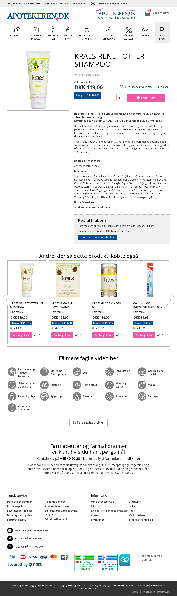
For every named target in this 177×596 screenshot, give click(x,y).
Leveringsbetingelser (19, 510)
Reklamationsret (55, 501)
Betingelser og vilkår (19, 501)
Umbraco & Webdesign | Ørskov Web (151, 591)
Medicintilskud (137, 515)
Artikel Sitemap (151, 556)
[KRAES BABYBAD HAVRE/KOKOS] (68, 280)
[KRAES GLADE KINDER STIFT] (109, 280)
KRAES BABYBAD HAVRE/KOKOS (62, 305)
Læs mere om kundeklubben (98, 237)
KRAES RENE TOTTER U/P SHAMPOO (27, 305)
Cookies (95, 515)
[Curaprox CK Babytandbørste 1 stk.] (150, 280)
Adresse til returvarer (58, 506)
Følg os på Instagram (29, 546)
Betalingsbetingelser (19, 515)
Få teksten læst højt (57, 518)
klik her (134, 458)
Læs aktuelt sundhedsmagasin (109, 510)
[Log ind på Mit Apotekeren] (115, 13)
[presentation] (7, 300)
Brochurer (135, 501)
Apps (132, 510)
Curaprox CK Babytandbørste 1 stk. (147, 305)
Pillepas (95, 506)
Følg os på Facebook (28, 538)
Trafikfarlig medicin (141, 519)
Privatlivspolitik (16, 506)
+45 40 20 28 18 (72, 458)
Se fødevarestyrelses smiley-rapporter (62, 512)
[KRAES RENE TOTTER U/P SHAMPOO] (27, 280)
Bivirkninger (98, 519)
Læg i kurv (148, 97)
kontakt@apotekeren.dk (31, 530)
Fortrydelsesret (16, 519)
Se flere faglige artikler (88, 422)
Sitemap (146, 560)
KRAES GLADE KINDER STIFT (106, 305)
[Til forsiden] (38, 17)
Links (132, 506)
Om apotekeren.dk (102, 501)
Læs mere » (17, 311)
